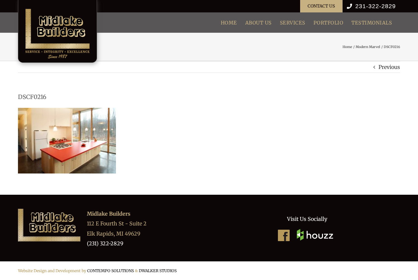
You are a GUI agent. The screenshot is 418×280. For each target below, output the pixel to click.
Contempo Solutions (110, 270)
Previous (389, 67)
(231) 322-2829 (105, 243)
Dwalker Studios (158, 270)
